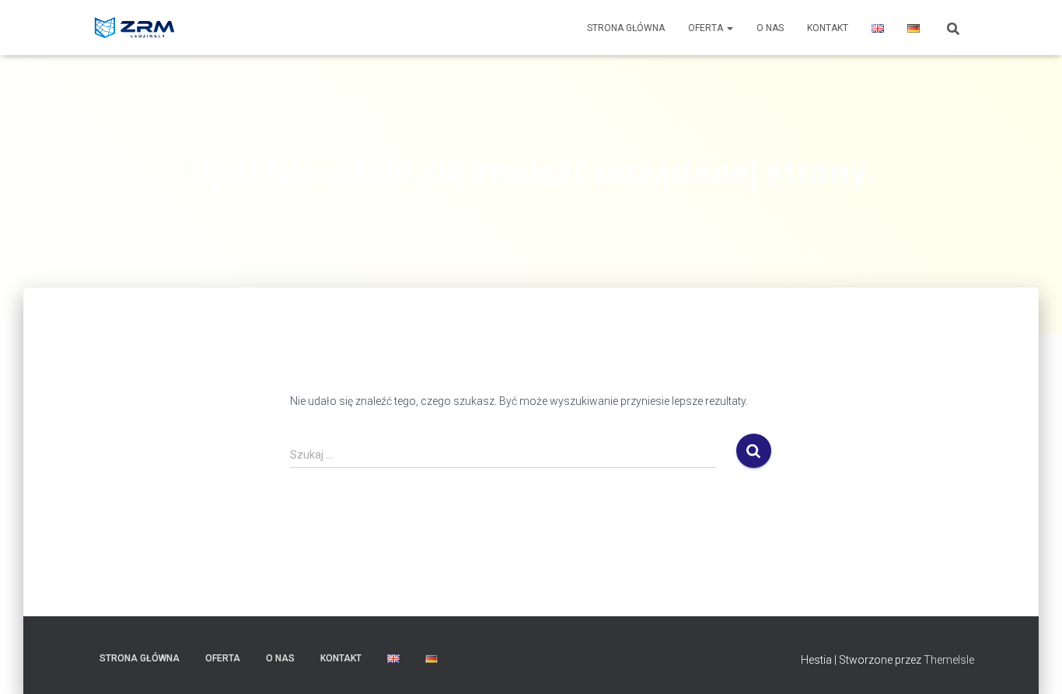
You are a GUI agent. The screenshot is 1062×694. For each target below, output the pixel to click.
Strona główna (626, 28)
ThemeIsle (949, 660)
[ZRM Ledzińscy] (136, 28)
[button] (729, 28)
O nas (770, 28)
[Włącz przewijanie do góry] (1031, 662)
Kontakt (827, 28)
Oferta (706, 28)
